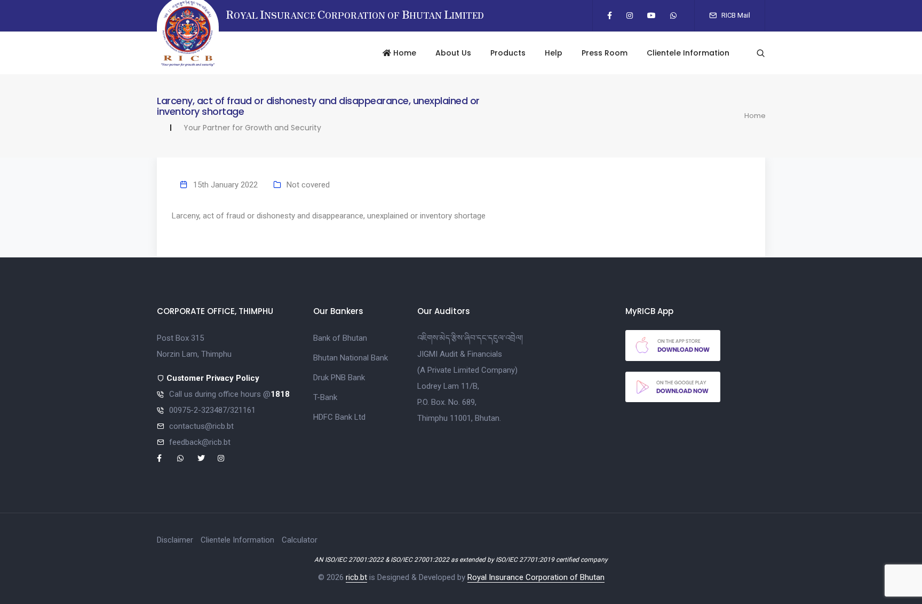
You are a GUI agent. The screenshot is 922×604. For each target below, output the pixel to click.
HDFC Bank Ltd (339, 417)
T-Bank (325, 397)
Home (403, 53)
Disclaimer (175, 540)
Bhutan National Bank (350, 358)
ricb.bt (356, 577)
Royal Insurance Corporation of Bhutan (536, 577)
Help (553, 53)
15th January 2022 (225, 185)
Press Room (604, 53)
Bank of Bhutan (340, 338)
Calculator (299, 540)
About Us (453, 53)
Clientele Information (688, 53)
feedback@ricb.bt (199, 442)
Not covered (308, 185)
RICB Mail (735, 15)
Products (508, 53)
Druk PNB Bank (339, 377)
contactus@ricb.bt (201, 426)
